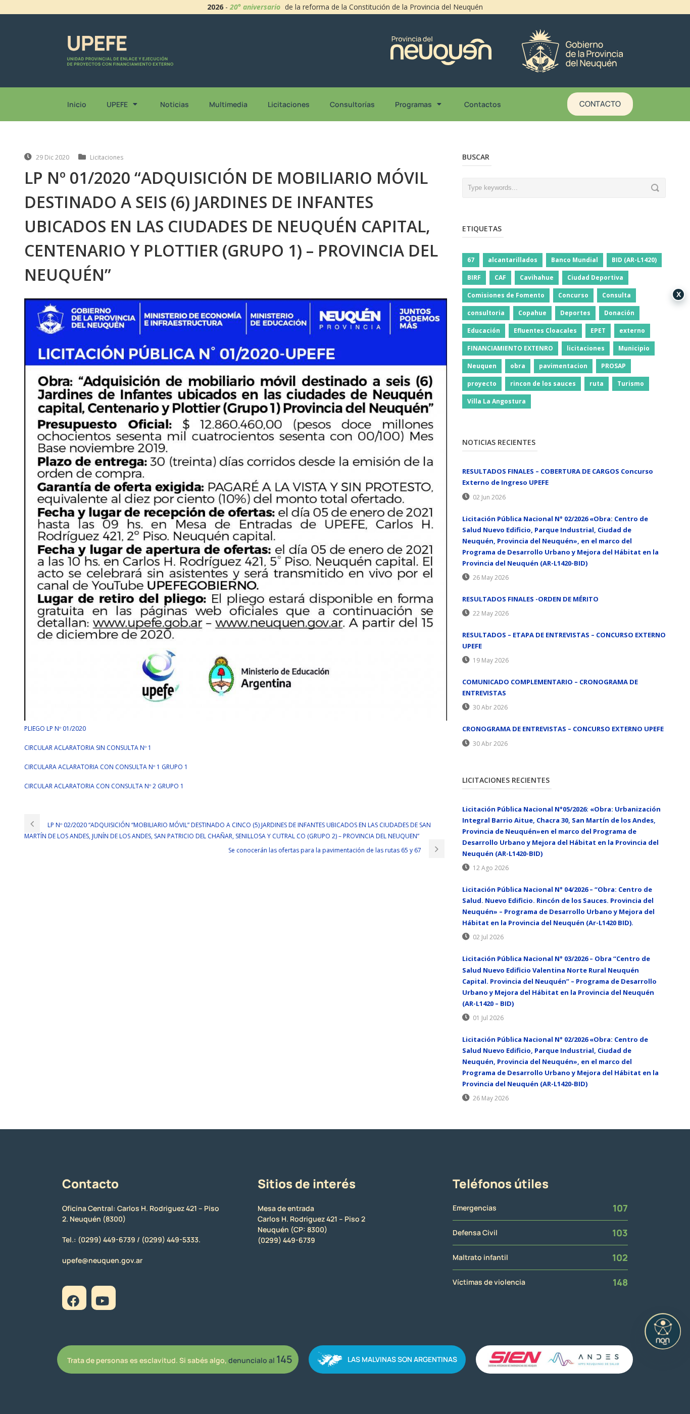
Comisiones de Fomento (506, 295)
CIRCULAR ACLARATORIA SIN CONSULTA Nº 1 (88, 747)
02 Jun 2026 (489, 497)
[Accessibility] (663, 1331)
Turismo (630, 383)
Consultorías (352, 104)
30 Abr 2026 (490, 707)
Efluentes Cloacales (545, 330)
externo (632, 330)
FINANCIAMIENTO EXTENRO (510, 348)
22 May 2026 (491, 613)
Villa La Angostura (496, 401)
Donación (619, 313)
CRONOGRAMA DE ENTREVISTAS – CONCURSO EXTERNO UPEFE (563, 728)
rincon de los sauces (543, 383)
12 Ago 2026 (491, 868)
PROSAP (613, 366)
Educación (483, 330)
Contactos (482, 104)
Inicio (76, 104)
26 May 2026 (491, 577)
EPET (598, 330)
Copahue (532, 313)
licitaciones (586, 348)
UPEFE (117, 104)
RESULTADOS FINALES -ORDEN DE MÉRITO (530, 598)
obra (517, 366)
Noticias (174, 104)
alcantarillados (512, 260)
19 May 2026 (491, 660)
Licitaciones (289, 104)
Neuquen (482, 366)
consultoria (486, 313)
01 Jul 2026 (488, 1018)
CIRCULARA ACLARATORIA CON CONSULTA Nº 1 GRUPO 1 (106, 767)
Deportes (575, 313)
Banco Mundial (574, 260)
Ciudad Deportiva (595, 277)
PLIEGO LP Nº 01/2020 (55, 728)
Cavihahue (537, 277)
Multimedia (228, 104)
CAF (500, 277)
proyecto (482, 383)
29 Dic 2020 (52, 157)
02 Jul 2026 (488, 937)
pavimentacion (563, 366)
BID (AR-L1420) (634, 260)
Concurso (573, 295)
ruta (596, 383)
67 (470, 260)
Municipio (634, 348)
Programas (413, 104)
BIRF (474, 277)
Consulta (616, 295)
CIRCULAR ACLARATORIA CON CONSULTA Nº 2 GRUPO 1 (104, 786)
